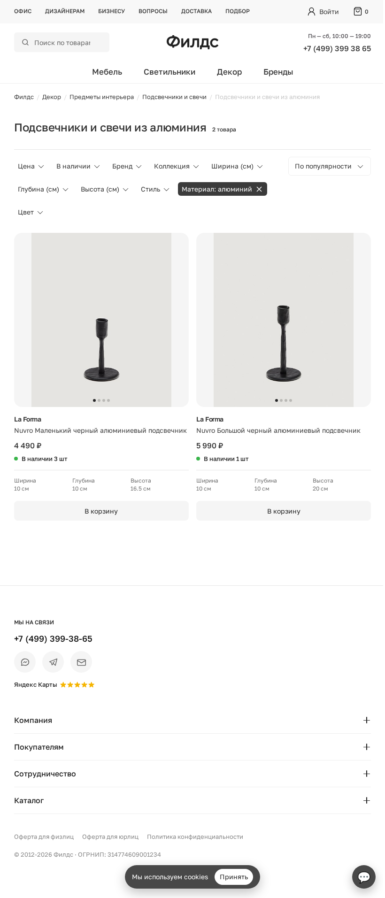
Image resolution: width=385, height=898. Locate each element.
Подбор (237, 11)
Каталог (29, 800)
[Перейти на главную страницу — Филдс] (192, 42)
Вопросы (153, 11)
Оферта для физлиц (44, 836)
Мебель (107, 72)
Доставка (196, 11)
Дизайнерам (65, 11)
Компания (33, 720)
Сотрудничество (45, 773)
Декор (229, 72)
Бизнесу (111, 11)
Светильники (169, 72)
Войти (329, 11)
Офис (22, 11)
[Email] (81, 662)
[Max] (25, 662)
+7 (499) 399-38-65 (53, 638)
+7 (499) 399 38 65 (337, 48)
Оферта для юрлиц (110, 836)
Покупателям (39, 747)
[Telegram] (53, 662)
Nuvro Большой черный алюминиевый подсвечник (278, 430)
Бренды (278, 72)
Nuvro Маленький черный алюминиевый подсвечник (100, 430)
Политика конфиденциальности (195, 836)
